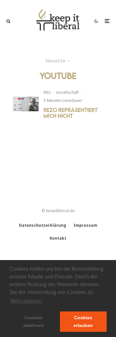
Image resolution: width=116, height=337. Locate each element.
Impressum (85, 225)
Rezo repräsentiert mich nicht (71, 113)
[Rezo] (26, 104)
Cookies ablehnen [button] (33, 321)
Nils (47, 92)
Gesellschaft (67, 92)
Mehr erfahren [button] (26, 301)
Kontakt (58, 238)
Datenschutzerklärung (42, 225)
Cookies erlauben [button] (83, 321)
